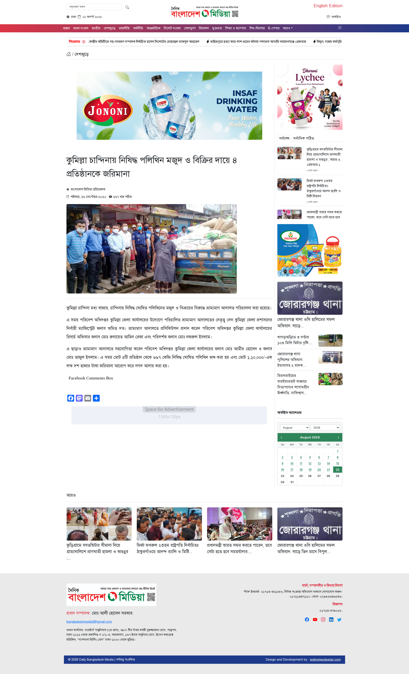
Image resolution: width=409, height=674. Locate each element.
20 (319, 469)
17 (291, 469)
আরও (71, 495)
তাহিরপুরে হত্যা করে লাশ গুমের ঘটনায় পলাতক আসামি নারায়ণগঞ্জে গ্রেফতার (209, 42)
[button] (340, 28)
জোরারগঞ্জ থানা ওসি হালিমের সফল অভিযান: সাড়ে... (306, 323)
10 (292, 463)
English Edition (328, 6)
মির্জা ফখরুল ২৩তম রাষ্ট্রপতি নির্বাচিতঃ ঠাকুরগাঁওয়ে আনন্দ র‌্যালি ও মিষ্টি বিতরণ (324, 188)
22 (337, 469)
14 (328, 463)
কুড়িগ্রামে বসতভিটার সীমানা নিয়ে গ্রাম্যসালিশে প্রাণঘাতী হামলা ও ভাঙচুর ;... (97, 552)
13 (319, 463)
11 (301, 463)
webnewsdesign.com (325, 659)
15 (337, 463)
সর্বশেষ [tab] (284, 138)
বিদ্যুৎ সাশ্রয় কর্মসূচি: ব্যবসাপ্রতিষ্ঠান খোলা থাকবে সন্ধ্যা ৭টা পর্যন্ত (308, 42)
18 (301, 469)
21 (328, 469)
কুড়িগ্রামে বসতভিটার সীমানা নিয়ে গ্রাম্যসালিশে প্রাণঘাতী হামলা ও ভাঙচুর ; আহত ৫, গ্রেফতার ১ (325, 157)
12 (309, 463)
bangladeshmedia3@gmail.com (89, 622)
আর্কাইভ (336, 17)
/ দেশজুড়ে (80, 54)
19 (309, 469)
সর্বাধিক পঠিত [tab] (303, 138)
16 (282, 469)
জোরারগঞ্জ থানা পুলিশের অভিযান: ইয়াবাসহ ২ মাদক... (291, 360)
